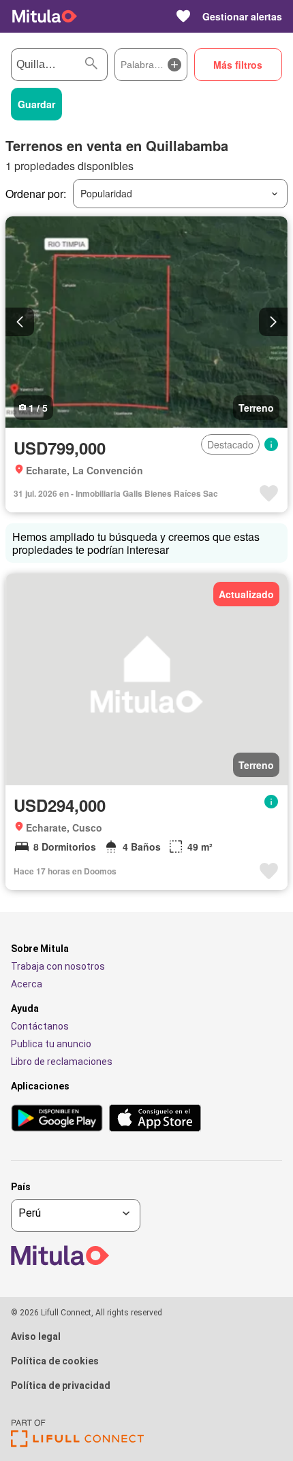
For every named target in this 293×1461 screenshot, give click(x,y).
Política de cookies (55, 1361)
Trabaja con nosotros (58, 966)
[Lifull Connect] (77, 1443)
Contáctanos (40, 1026)
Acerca (26, 984)
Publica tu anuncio (51, 1043)
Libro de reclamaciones (61, 1061)
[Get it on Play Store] (57, 1119)
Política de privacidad (60, 1385)
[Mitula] (44, 16)
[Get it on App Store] (155, 1119)
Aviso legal (36, 1336)
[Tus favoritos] (183, 16)
